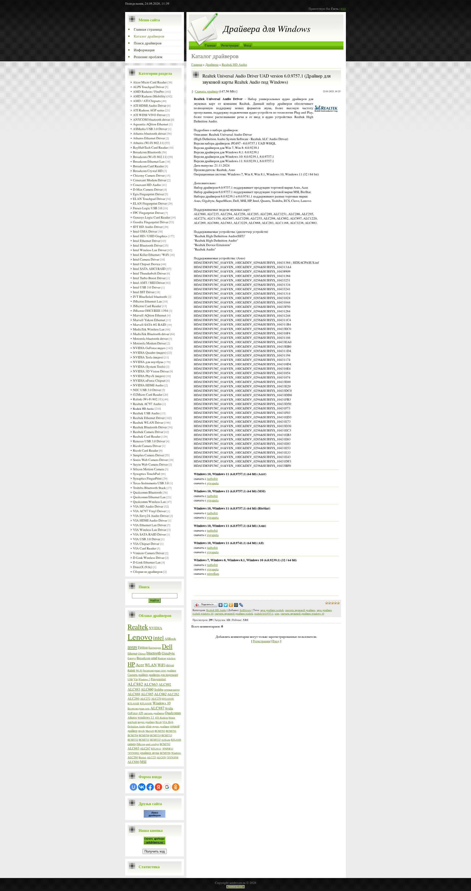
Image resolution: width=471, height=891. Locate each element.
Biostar (142, 757)
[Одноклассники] (231, 605)
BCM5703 (160, 731)
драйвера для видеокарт (163, 675)
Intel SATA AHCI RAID (149, 268)
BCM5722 (133, 739)
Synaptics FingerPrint (147, 478)
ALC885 (147, 694)
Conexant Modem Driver (149, 180)
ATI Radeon (161, 717)
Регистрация (229, 45)
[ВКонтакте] (220, 605)
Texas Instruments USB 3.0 (151, 483)
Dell (167, 646)
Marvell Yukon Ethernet (149, 320)
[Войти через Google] (167, 787)
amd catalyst (152, 744)
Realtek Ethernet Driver (149, 418)
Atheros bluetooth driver (149, 133)
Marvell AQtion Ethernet (149, 315)
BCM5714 (155, 735)
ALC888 (134, 694)
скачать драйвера (154, 713)
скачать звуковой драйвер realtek (234, 613)
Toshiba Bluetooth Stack (149, 487)
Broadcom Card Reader (148, 166)
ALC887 (157, 707)
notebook (132, 722)
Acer (140, 665)
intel (158, 638)
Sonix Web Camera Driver (150, 460)
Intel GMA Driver (145, 231)
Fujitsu (143, 647)
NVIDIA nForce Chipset (149, 380)
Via (135, 679)
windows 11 (146, 717)
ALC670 (161, 757)
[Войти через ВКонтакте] (141, 787)
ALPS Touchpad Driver (148, 87)
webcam (165, 739)
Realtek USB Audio (146, 413)
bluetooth (153, 652)
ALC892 (164, 684)
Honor (172, 717)
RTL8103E (146, 703)
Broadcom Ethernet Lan (149, 161)
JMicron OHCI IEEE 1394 (150, 310)
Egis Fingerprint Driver (148, 194)
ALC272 (145, 698)
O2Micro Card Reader (147, 394)
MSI (143, 761)
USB (130, 679)
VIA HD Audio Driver (148, 506)
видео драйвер (146, 722)
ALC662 (160, 694)
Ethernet (132, 653)
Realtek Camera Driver (148, 432)
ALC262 (173, 694)
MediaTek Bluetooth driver (151, 334)
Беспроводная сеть (139, 708)
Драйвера (212, 64)
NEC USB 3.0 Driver (147, 390)
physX (141, 731)
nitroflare (213, 573)
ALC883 (134, 689)
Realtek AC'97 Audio (147, 404)
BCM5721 (144, 739)
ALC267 (145, 748)
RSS (343, 9)
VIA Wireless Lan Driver (149, 529)
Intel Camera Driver (146, 259)
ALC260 (133, 698)
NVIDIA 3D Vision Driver (151, 371)
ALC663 (151, 684)
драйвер (171, 670)
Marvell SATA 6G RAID (149, 324)
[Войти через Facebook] (150, 787)
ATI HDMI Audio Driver (149, 105)
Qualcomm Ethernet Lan (149, 497)
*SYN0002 (133, 753)
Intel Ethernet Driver (146, 240)
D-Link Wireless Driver (148, 557)
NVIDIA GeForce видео (149, 348)
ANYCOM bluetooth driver (151, 119)
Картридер (154, 647)
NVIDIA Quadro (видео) (149, 352)
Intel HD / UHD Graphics (150, 236)
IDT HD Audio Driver (148, 226)
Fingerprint (158, 679)
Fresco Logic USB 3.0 (147, 208)
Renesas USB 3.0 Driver (149, 441)
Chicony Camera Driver (149, 175)
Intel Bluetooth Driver (148, 245)
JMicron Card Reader (147, 306)
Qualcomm (173, 712)
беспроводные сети (154, 670)
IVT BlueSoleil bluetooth (150, 296)
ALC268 (133, 757)
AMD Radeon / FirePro (148, 91)
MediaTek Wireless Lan (149, 329)
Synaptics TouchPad (146, 474)
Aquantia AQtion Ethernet (150, 124)
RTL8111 (156, 748)
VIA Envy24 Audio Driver (151, 515)
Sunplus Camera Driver (148, 455)
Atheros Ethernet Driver (149, 138)
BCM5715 (166, 735)
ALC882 (135, 684)
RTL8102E (133, 703)
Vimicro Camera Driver (148, 553)
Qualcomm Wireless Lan (149, 501)
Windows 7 (144, 679)
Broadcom (143, 658)
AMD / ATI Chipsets (147, 101)
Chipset (142, 653)
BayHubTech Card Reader (150, 147)
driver (170, 665)
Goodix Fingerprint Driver (150, 222)
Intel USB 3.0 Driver (146, 287)
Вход (247, 45)
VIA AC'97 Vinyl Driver (149, 511)
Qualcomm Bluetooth (147, 492)
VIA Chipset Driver (146, 543)
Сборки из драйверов (147, 571)
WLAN (151, 664)
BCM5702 (165, 744)
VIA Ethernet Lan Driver (149, 525)
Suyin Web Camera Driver (150, 464)
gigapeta (213, 483)
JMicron (140, 744)
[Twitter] (225, 605)
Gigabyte (168, 653)
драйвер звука (149, 752)
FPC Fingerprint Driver (148, 212)
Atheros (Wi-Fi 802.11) (148, 143)
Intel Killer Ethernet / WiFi (151, 254)
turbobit (212, 478)
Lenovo (140, 636)
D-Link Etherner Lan (147, 562)
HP (131, 664)
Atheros (132, 717)
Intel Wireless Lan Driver (150, 250)
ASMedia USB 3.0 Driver (150, 129)
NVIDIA (155, 628)
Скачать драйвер (138, 675)
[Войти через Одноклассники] (175, 787)
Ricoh (159, 722)
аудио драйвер (160, 726)
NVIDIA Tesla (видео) (148, 357)
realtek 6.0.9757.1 (263, 613)
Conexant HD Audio (147, 185)
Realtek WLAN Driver (148, 422)
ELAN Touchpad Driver (149, 199)
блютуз (132, 658)
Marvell (149, 731)
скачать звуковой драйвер (300, 610)
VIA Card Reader (144, 548)
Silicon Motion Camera (148, 469)
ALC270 (156, 698)
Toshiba (158, 689)
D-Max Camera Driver (148, 189)
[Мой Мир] (236, 605)
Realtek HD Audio (143, 408)
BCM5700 (144, 735)
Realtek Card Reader (146, 436)
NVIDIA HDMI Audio (148, 385)
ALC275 (151, 757)
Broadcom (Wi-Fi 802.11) (150, 157)
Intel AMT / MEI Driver (149, 282)
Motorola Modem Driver (149, 343)
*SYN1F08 (172, 757)
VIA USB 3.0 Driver (146, 539)
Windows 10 (161, 703)
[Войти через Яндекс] (158, 787)
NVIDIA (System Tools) (149, 366)
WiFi (161, 664)
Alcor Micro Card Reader (150, 82)
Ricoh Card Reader (145, 450)
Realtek (138, 626)
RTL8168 (176, 739)
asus (132, 646)
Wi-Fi (139, 670)
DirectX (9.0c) (142, 567)
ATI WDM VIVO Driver (149, 115)
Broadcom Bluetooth (147, 152)
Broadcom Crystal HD (148, 171)
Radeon (162, 658)
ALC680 (133, 762)
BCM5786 (165, 753)
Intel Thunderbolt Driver (149, 273)
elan (149, 726)
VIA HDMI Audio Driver (150, 520)
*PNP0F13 (167, 748)
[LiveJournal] (241, 605)
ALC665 (133, 748)
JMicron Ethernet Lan (147, 301)
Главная (210, 45)
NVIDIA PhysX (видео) (149, 376)
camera (132, 744)
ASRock (170, 638)
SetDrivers (245, 610)
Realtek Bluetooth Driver (150, 427)
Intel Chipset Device (146, 264)
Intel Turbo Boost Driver (149, 278)
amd (154, 657)
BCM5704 (133, 735)
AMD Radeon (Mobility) (150, 96)
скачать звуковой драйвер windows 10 (302, 613)
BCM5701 (171, 731)
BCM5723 (155, 739)
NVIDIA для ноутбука (148, 362)
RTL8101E (168, 698)
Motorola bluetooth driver (150, 338)
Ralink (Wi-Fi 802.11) (148, 399)
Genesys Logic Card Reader (151, 217)
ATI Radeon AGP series (148, 110)
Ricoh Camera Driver (147, 446)
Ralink (131, 670)
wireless (171, 658)
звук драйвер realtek (272, 610)
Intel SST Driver (144, 292)
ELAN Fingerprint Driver (150, 203)
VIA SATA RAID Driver (149, 534)
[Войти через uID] (133, 787)
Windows (176, 753)
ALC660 (147, 689)
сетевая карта (172, 689)
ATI (140, 713)
